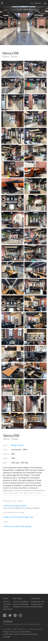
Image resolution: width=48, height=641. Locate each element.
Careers (6, 606)
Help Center (7, 609)
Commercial (16, 449)
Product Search (37, 604)
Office (25, 449)
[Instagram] (20, 616)
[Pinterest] (15, 616)
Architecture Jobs (37, 601)
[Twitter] (10, 616)
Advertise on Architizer (21, 606)
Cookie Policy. (26, 631)
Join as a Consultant (20, 604)
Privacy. (6, 631)
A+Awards (7, 604)
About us (6, 601)
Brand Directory (37, 606)
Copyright (6, 636)
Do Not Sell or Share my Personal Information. (20, 634)
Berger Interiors (17, 445)
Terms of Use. (15, 631)
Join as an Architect (20, 601)
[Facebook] (4, 616)
